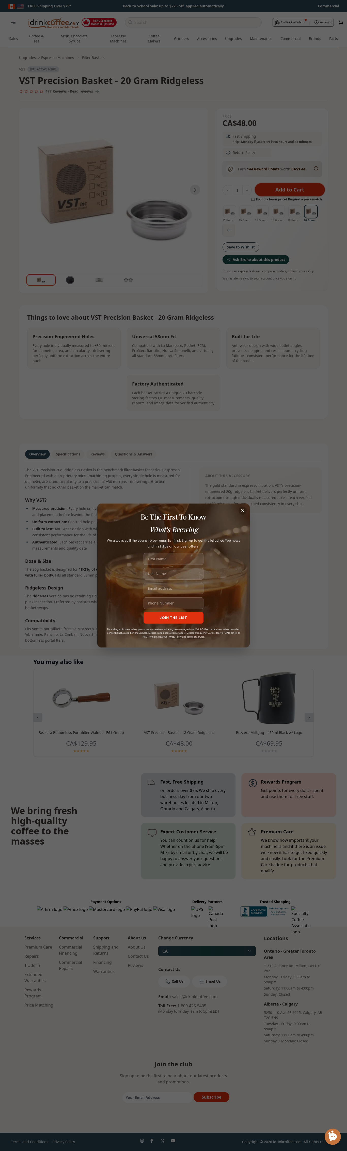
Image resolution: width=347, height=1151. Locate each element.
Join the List (173, 617)
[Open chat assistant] (333, 1137)
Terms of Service (195, 636)
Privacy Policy (175, 636)
